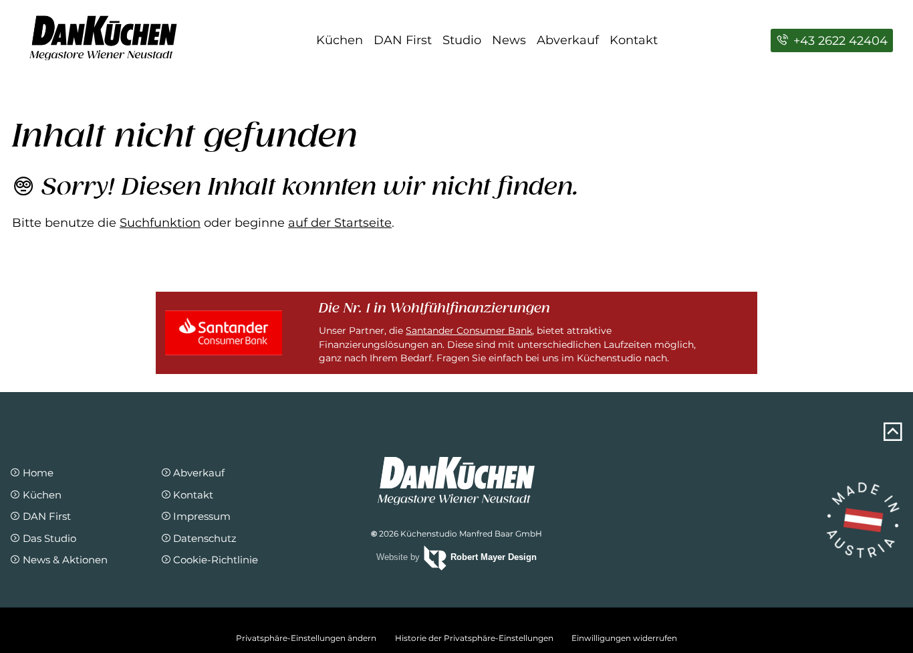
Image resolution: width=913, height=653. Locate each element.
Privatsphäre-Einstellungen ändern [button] (306, 638)
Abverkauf (568, 40)
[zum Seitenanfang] (893, 432)
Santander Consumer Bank (469, 330)
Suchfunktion (160, 222)
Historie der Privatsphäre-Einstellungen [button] (474, 638)
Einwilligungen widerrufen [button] (624, 638)
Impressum (202, 516)
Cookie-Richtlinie (215, 559)
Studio (461, 40)
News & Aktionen (65, 559)
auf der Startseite (340, 222)
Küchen (339, 40)
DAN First (403, 40)
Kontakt (634, 40)
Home (38, 472)
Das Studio (49, 538)
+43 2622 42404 (839, 40)
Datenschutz (205, 538)
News (509, 40)
